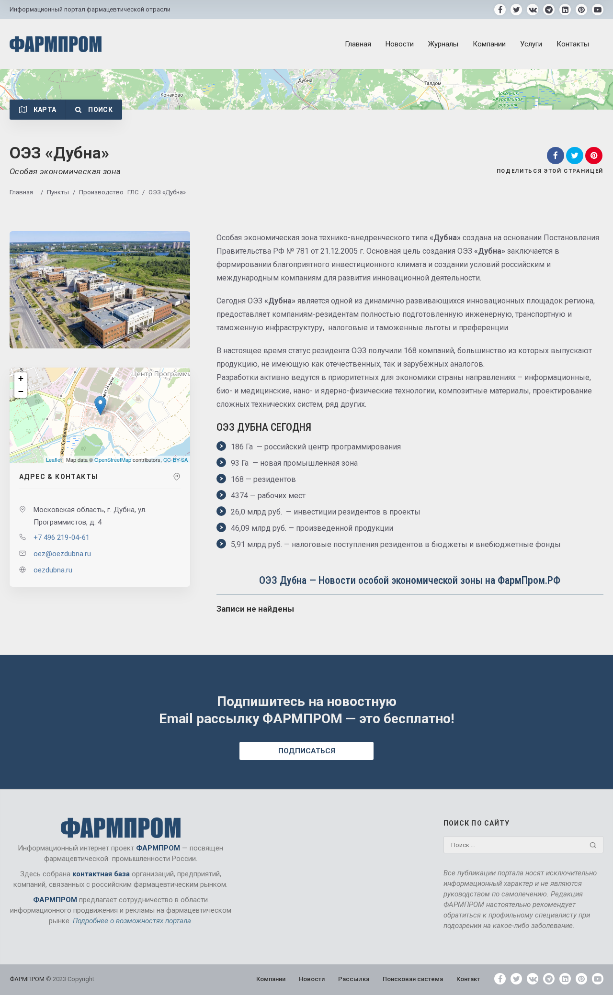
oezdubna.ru (53, 570)
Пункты (58, 192)
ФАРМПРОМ (28, 979)
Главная (358, 44)
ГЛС (132, 192)
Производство (101, 192)
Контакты (572, 44)
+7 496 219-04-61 (62, 537)
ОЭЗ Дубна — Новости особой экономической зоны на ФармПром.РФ (409, 580)
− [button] (20, 391)
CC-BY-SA (175, 459)
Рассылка (353, 979)
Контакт (468, 979)
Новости (400, 44)
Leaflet (54, 459)
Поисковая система (413, 979)
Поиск (100, 109)
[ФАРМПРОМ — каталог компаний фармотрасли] (56, 44)
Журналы (443, 44)
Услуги (531, 44)
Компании (489, 44)
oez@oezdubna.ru (62, 553)
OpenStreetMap (112, 459)
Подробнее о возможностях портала (132, 921)
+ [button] (20, 378)
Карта (44, 109)
